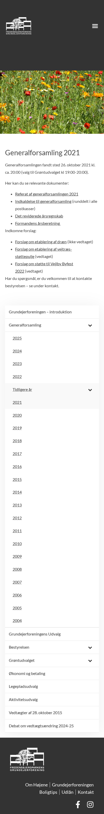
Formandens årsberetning (38, 223)
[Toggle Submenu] (90, 325)
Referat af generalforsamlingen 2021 (46, 193)
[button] (95, 26)
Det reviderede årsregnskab (39, 215)
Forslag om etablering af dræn (41, 241)
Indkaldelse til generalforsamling (43, 201)
